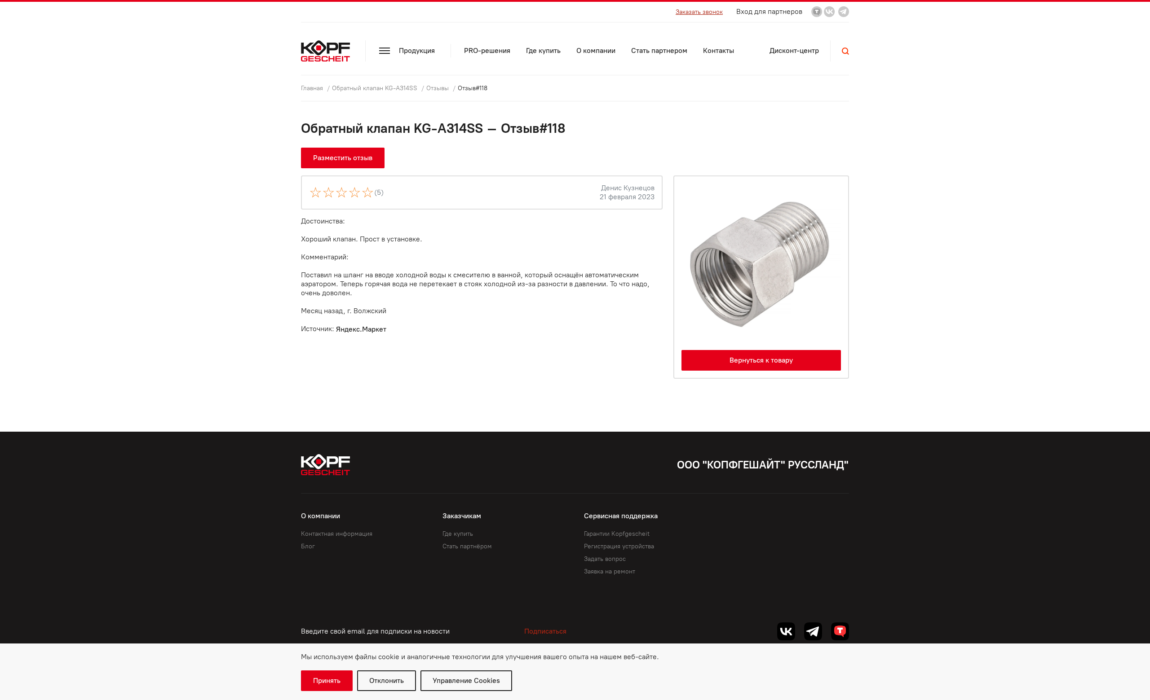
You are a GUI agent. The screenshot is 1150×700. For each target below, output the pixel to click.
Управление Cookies (466, 680)
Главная (313, 88)
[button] (845, 51)
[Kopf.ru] (327, 50)
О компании (595, 50)
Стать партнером (659, 50)
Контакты (718, 50)
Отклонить (386, 680)
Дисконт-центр (794, 50)
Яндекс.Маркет (361, 329)
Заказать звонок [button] (699, 12)
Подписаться (545, 631)
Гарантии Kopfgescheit (617, 534)
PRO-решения (487, 50)
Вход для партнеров (769, 11)
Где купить (543, 50)
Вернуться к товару (761, 360)
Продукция (417, 50)
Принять (327, 680)
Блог (308, 546)
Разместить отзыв (342, 157)
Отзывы (438, 88)
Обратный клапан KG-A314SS (375, 88)
